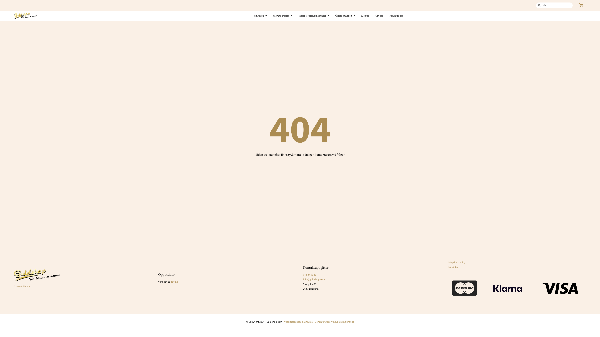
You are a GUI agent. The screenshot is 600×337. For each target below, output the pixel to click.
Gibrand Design (281, 15)
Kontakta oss (396, 15)
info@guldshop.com (314, 279)
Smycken (259, 15)
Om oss (379, 15)
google (174, 281)
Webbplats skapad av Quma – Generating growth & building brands (319, 322)
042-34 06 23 (309, 274)
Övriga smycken (343, 15)
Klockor (365, 15)
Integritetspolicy (456, 262)
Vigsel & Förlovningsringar (312, 15)
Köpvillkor (453, 267)
